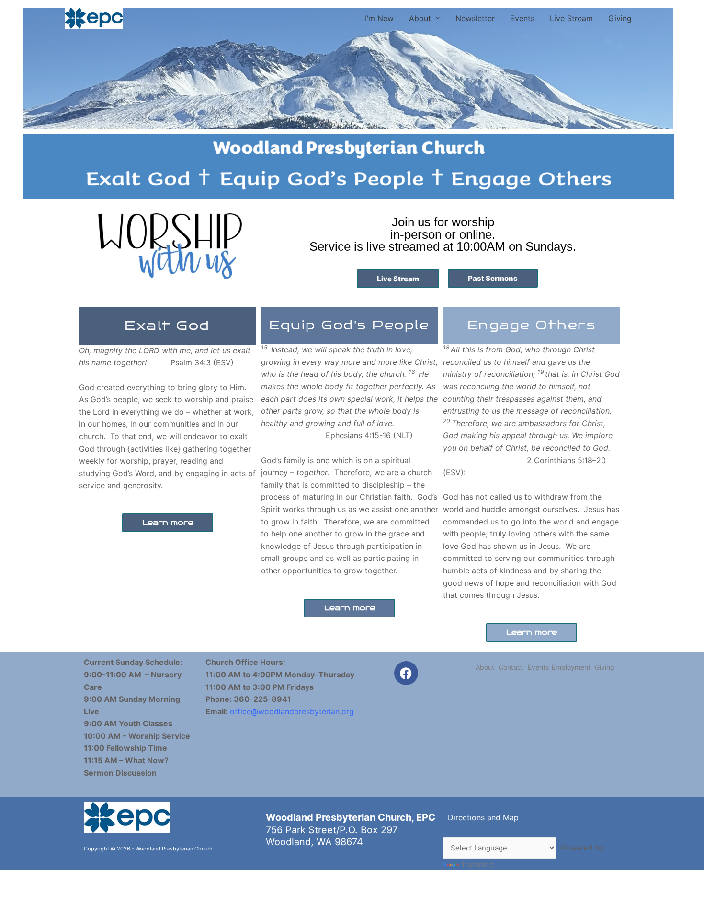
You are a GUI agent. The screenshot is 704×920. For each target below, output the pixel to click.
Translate (477, 864)
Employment (571, 667)
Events (522, 18)
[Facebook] (406, 673)
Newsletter (475, 18)
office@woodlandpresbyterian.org (292, 711)
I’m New (379, 18)
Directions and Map (483, 817)
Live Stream (571, 18)
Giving (620, 18)
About (420, 18)
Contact (511, 667)
